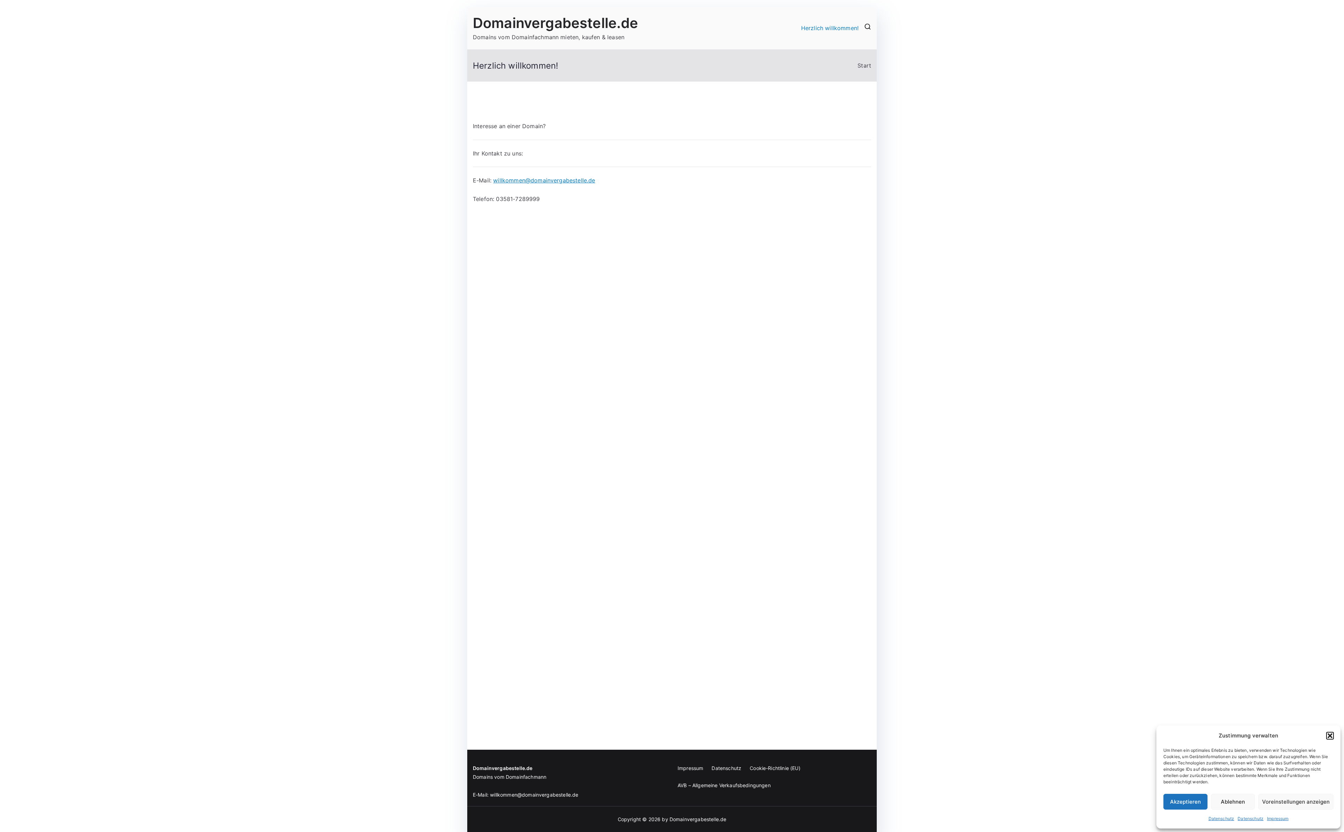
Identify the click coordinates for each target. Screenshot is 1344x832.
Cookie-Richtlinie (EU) (775, 768)
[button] (1330, 735)
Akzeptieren (1185, 801)
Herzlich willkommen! (830, 28)
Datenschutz (1221, 818)
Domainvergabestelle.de (555, 23)
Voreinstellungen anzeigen (1296, 801)
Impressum (1277, 818)
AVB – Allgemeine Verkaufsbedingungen (724, 785)
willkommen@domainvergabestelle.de (544, 180)
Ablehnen (1233, 801)
